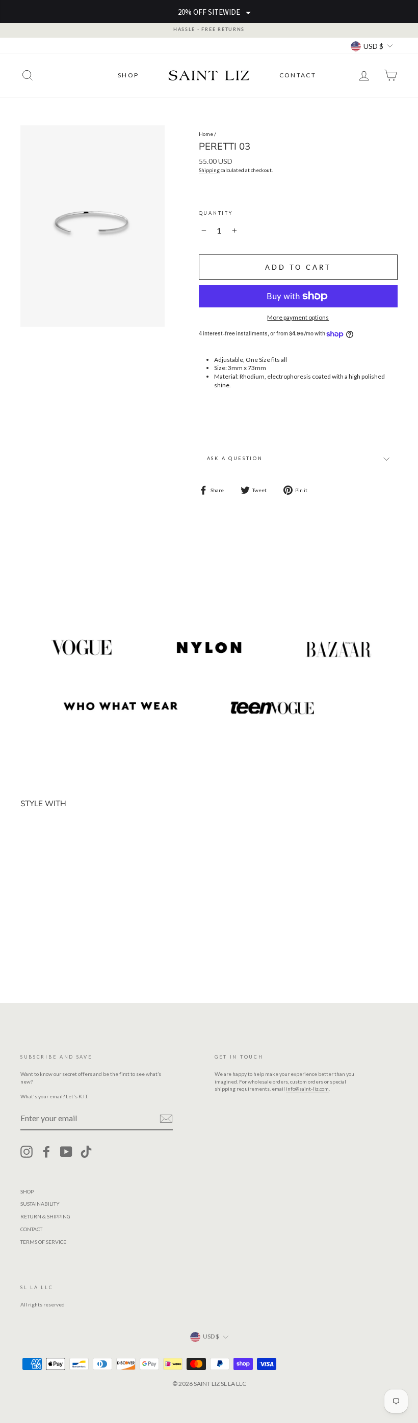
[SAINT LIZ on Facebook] (46, 1152)
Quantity (216, 213)
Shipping (209, 170)
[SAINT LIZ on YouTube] (66, 1152)
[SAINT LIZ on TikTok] (86, 1152)
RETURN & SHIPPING (45, 1216)
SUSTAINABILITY (40, 1204)
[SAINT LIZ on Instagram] (26, 1152)
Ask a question (235, 458)
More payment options (298, 317)
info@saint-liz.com (307, 1089)
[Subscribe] (166, 1119)
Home (206, 134)
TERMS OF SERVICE (43, 1242)
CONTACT (298, 75)
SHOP (128, 75)
